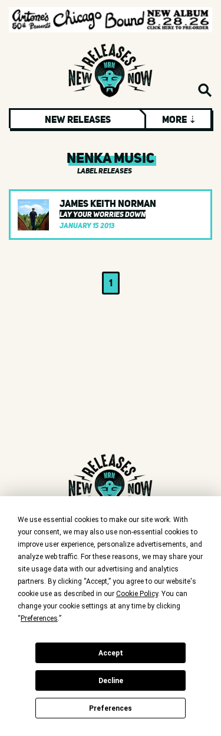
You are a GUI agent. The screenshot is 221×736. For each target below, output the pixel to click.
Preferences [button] (39, 618)
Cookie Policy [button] (137, 594)
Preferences (110, 708)
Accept (110, 653)
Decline (110, 681)
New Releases (78, 119)
